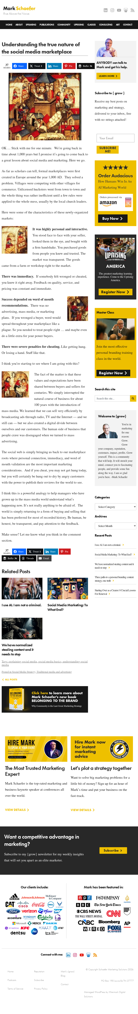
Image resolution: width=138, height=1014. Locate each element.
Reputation (39, 971)
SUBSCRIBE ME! (107, 149)
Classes (91, 24)
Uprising (79, 24)
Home (9, 24)
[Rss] (132, 10)
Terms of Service (15, 988)
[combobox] (112, 398)
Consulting (106, 24)
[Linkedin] (106, 10)
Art (118, 24)
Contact (127, 24)
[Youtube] (119, 10)
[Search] (133, 398)
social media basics (49, 661)
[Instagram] (112, 10)
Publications (47, 24)
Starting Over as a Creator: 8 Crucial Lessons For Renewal (115, 591)
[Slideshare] (126, 10)
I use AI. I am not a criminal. (108, 545)
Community (64, 24)
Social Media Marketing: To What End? (113, 554)
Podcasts (12, 980)
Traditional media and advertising (54, 671)
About (18, 24)
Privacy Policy (40, 988)
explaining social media (23, 661)
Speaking (31, 24)
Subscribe (39, 980)
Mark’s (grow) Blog (67, 973)
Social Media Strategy (23, 671)
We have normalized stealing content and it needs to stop (114, 565)
